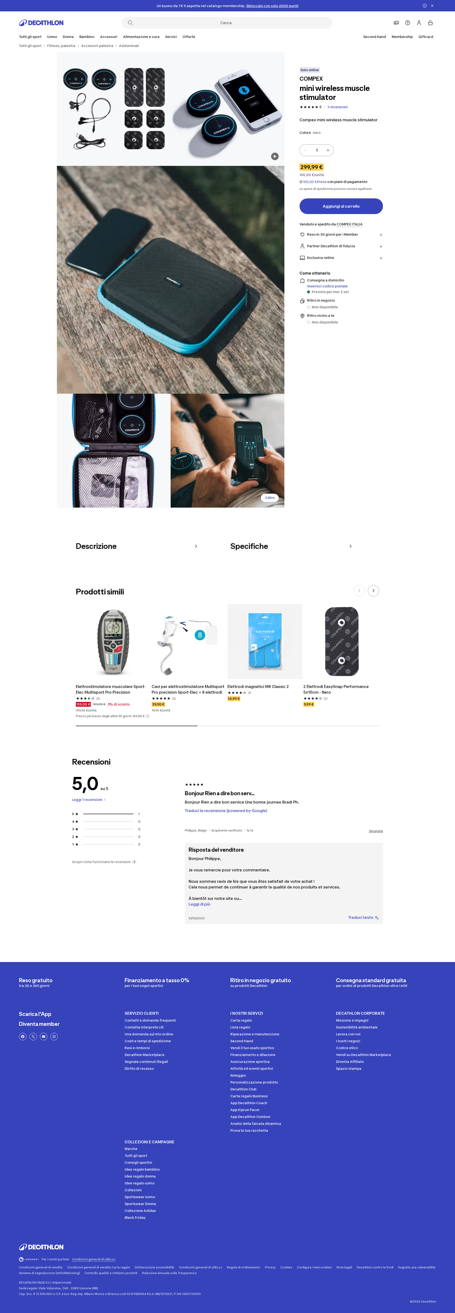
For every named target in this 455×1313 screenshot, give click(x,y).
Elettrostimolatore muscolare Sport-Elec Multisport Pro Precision (111, 689)
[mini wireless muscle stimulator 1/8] (227, 109)
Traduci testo (360, 917)
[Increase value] (328, 150)
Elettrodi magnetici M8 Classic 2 (258, 686)
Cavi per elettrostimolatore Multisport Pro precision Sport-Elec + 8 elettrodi (188, 689)
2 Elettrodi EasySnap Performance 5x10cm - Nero (336, 689)
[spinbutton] (316, 150)
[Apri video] (275, 156)
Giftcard (426, 37)
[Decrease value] (305, 150)
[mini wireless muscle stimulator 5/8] (227, 451)
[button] (148, 716)
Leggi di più (199, 904)
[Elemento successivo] (373, 590)
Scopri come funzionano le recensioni (101, 862)
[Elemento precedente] (359, 590)
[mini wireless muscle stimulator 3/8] (170, 280)
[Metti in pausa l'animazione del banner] (424, 5)
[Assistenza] (407, 22)
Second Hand (374, 37)
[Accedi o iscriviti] (419, 22)
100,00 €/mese (315, 182)
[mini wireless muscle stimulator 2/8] (114, 109)
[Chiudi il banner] (432, 5)
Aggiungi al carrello (341, 206)
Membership (402, 37)
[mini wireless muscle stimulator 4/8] (114, 451)
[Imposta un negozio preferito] (396, 22)
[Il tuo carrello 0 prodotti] (430, 22)
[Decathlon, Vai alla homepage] (41, 22)
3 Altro (270, 498)
